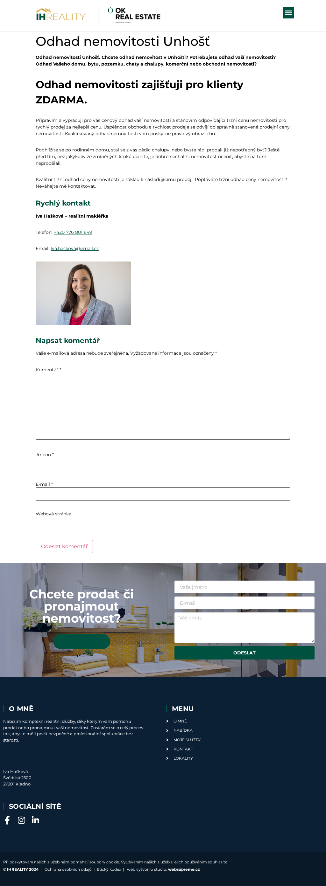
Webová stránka (53, 514)
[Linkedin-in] (35, 820)
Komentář (48, 369)
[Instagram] (21, 820)
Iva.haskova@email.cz (75, 248)
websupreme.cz (184, 869)
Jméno (45, 454)
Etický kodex (109, 869)
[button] (288, 12)
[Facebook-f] (7, 820)
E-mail (44, 484)
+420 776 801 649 (73, 232)
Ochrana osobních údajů (68, 869)
